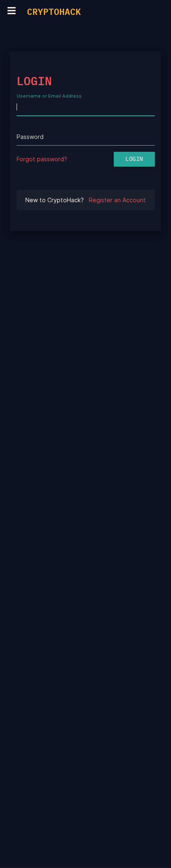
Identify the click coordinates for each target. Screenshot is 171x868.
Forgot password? (42, 159)
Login (134, 159)
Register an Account (117, 199)
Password (30, 136)
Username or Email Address (49, 96)
